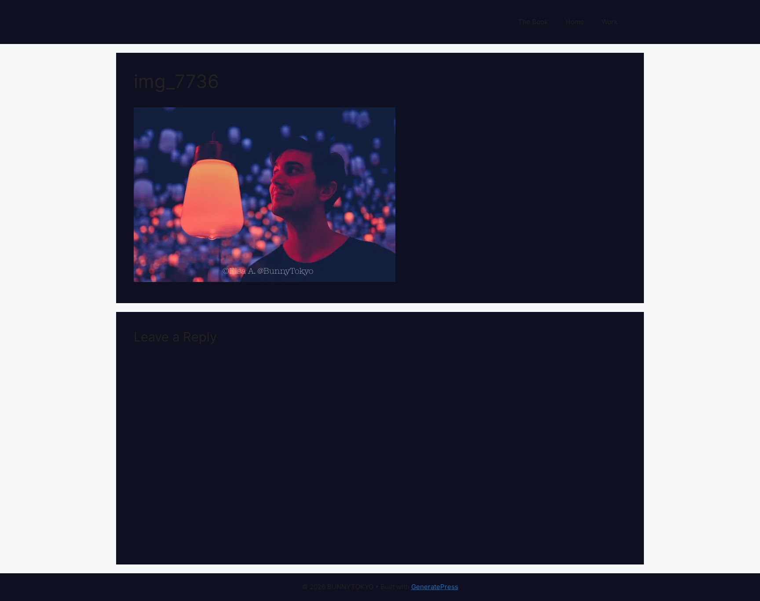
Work (610, 22)
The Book (533, 22)
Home (575, 22)
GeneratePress (434, 587)
